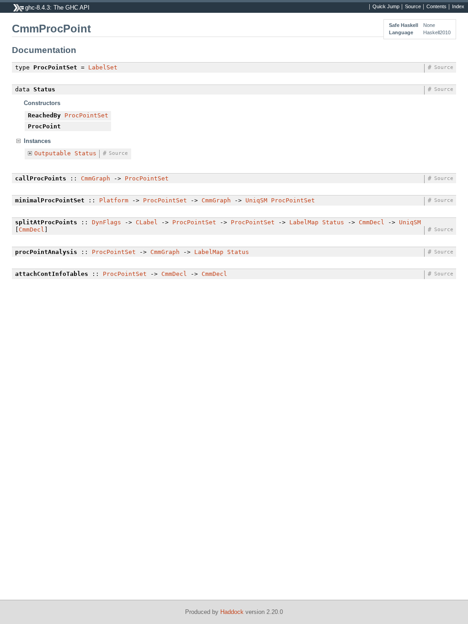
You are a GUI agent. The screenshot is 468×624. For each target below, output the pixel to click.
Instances (37, 140)
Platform (113, 200)
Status (85, 153)
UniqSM (256, 200)
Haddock (232, 611)
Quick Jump (385, 7)
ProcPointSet (86, 115)
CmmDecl (371, 222)
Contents (436, 7)
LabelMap (304, 222)
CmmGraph (95, 178)
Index (458, 7)
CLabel (147, 222)
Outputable (52, 153)
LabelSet (102, 67)
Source (413, 7)
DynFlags (106, 222)
